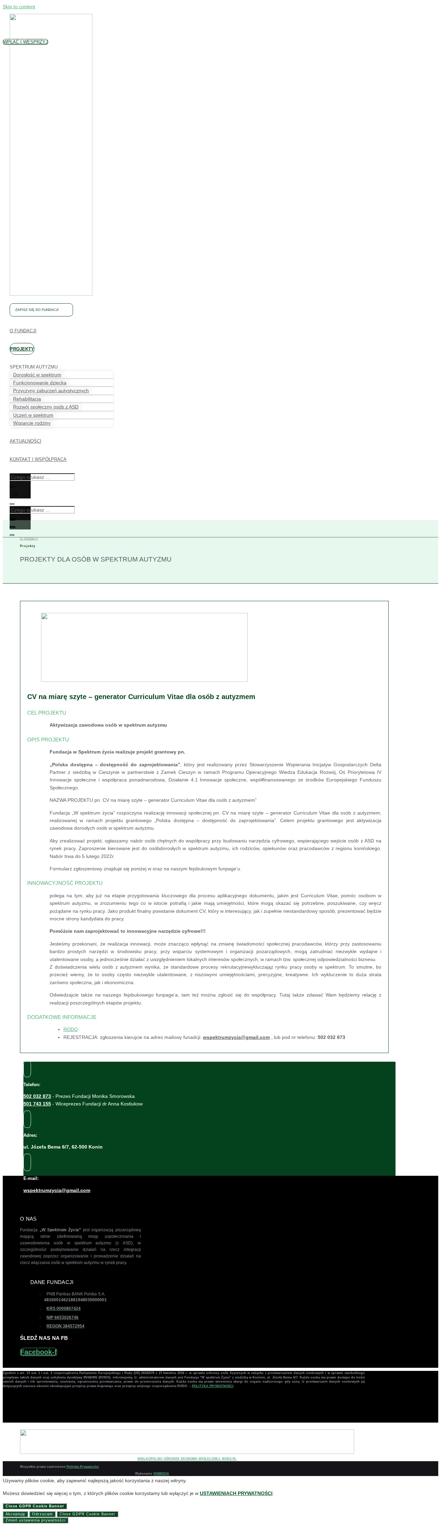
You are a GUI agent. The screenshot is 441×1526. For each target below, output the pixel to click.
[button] (25, 42)
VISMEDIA (161, 1473)
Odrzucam (42, 1514)
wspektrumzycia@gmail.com (56, 1190)
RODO (70, 1029)
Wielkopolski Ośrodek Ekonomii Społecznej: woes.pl (187, 1459)
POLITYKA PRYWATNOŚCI (213, 1386)
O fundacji (29, 538)
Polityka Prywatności (82, 1466)
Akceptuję (15, 1514)
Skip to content (19, 6)
